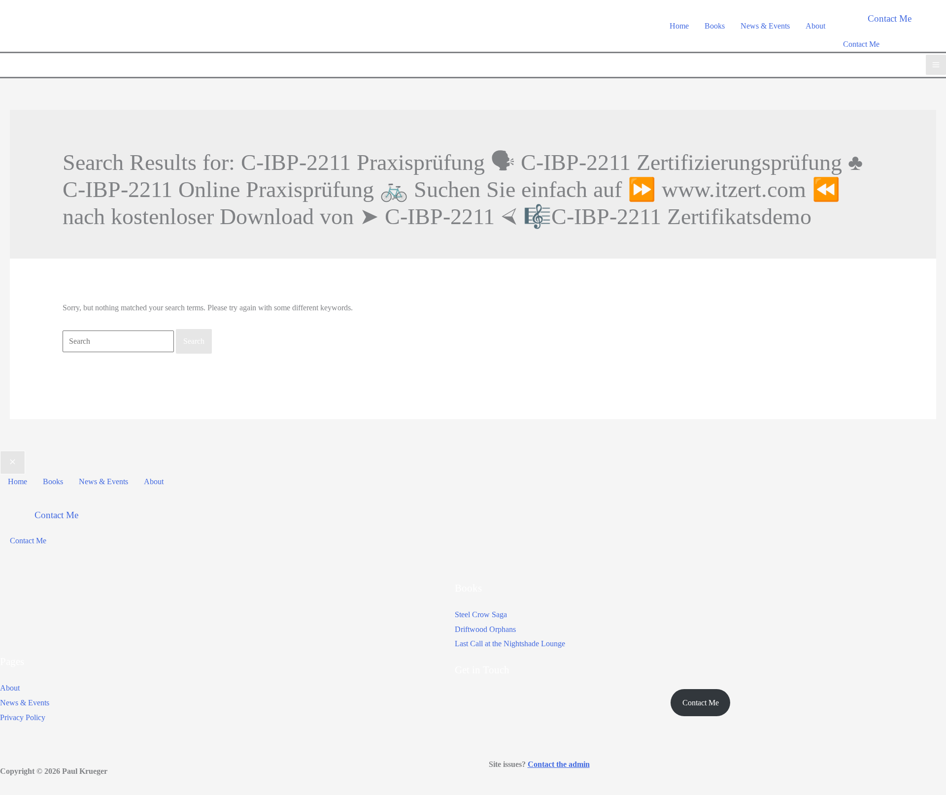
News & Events (24, 702)
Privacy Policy (22, 717)
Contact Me (861, 44)
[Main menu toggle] (936, 65)
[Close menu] (12, 462)
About (10, 688)
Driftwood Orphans (485, 629)
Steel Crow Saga (481, 614)
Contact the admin (559, 764)
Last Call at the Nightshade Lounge (510, 643)
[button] (889, 18)
